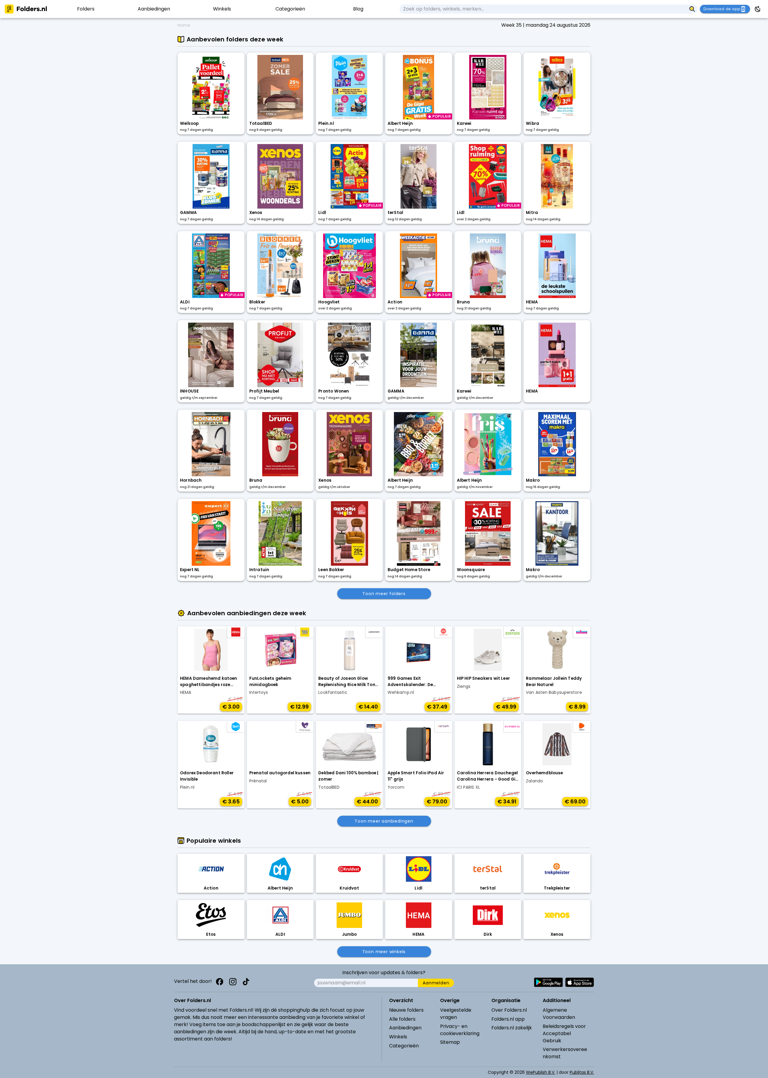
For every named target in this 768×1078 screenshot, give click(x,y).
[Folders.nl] (26, 9)
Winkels (398, 1036)
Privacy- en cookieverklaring (459, 1030)
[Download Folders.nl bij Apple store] (579, 982)
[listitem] (86, 9)
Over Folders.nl (509, 1010)
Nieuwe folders (406, 1010)
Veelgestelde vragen (455, 1014)
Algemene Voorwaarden (559, 1014)
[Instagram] (232, 981)
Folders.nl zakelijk (511, 1027)
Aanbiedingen (405, 1027)
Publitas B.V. (582, 1072)
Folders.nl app (508, 1019)
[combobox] (543, 9)
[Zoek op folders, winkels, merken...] (692, 9)
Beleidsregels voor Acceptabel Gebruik (564, 1033)
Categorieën (404, 1045)
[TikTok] (246, 981)
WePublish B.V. (540, 1072)
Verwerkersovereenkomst (565, 1053)
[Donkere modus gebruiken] (757, 9)
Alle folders (402, 1019)
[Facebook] (219, 981)
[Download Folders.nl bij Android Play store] (548, 982)
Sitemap (450, 1042)
